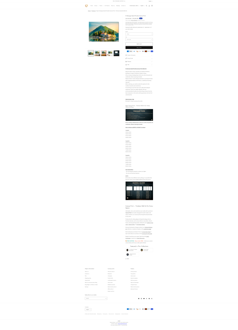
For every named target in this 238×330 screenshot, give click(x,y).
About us (87, 271)
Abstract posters (134, 280)
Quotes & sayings (134, 278)
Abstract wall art (111, 271)
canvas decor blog (146, 231)
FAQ (85, 276)
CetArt (88, 313)
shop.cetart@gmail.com (122, 323)
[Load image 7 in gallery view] (116, 53)
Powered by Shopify (93, 313)
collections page (147, 229)
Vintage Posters (134, 284)
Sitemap (86, 286)
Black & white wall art (112, 286)
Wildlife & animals (111, 284)
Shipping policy (88, 278)
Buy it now (139, 47)
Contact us (87, 273)
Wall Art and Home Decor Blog (91, 282)
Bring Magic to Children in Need (91, 284)
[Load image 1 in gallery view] (91, 53)
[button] (96, 5)
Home (89, 10)
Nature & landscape (135, 282)
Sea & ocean (110, 282)
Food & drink (110, 278)
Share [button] (128, 258)
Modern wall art (111, 291)
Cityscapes (110, 276)
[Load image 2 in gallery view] (97, 53)
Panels (127, 31)
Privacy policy (105, 313)
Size (126, 37)
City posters (133, 273)
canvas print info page (147, 233)
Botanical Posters (134, 289)
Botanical (110, 273)
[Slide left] (86, 53)
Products (94, 10)
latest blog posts (140, 238)
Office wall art (110, 289)
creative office (131, 224)
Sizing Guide (87, 280)
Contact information (124, 313)
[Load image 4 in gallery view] (110, 53)
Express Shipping (134, 20)
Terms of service (111, 313)
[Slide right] (121, 53)
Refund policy (99, 313)
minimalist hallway (140, 224)
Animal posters (134, 271)
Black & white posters (135, 286)
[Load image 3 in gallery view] (104, 53)
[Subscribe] (105, 298)
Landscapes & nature (112, 280)
